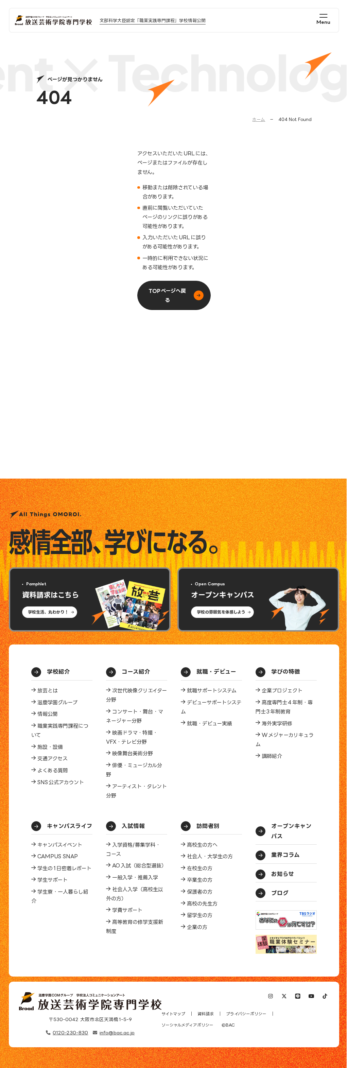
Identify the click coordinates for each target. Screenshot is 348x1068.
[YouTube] (311, 996)
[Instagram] (270, 996)
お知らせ (282, 874)
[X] (284, 996)
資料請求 (205, 1014)
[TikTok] (325, 996)
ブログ (280, 893)
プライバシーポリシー (246, 1014)
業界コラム (285, 855)
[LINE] (298, 996)
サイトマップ (173, 1014)
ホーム (258, 119)
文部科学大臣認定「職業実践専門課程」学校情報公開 (153, 20)
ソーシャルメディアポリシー (187, 1025)
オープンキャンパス (291, 831)
